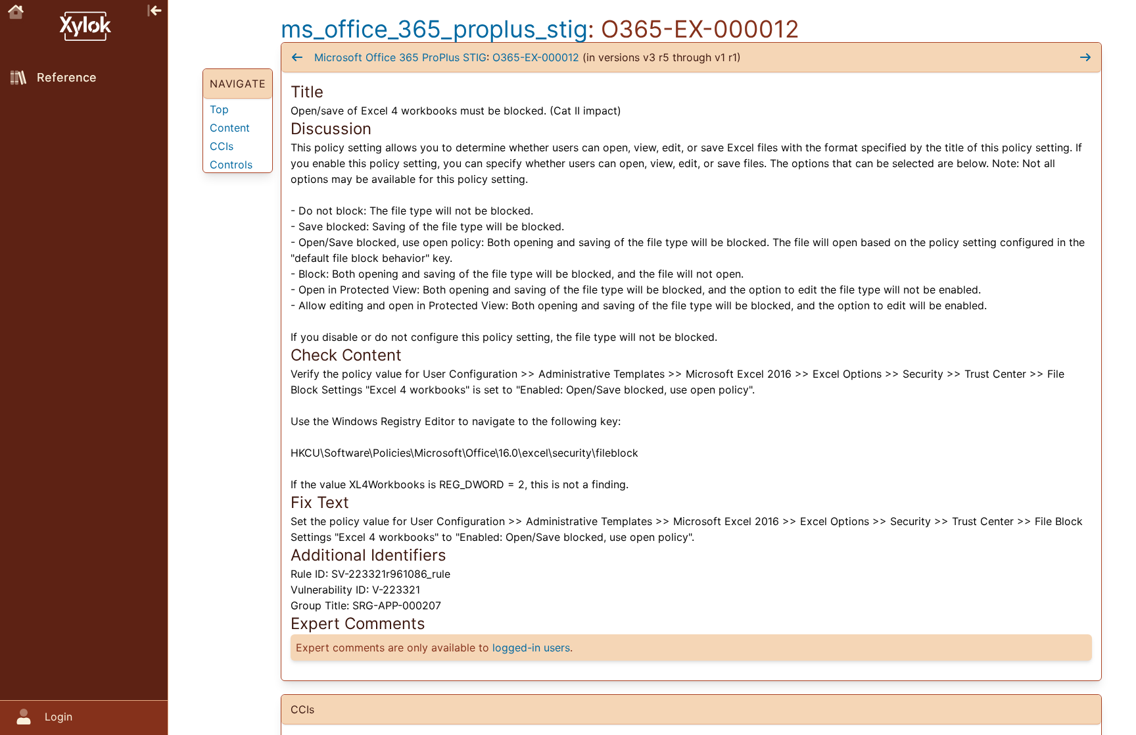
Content (230, 127)
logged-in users (531, 647)
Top (219, 109)
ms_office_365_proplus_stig (434, 28)
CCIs (221, 146)
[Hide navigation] (154, 9)
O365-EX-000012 (535, 57)
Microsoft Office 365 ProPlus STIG (400, 57)
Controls (231, 164)
